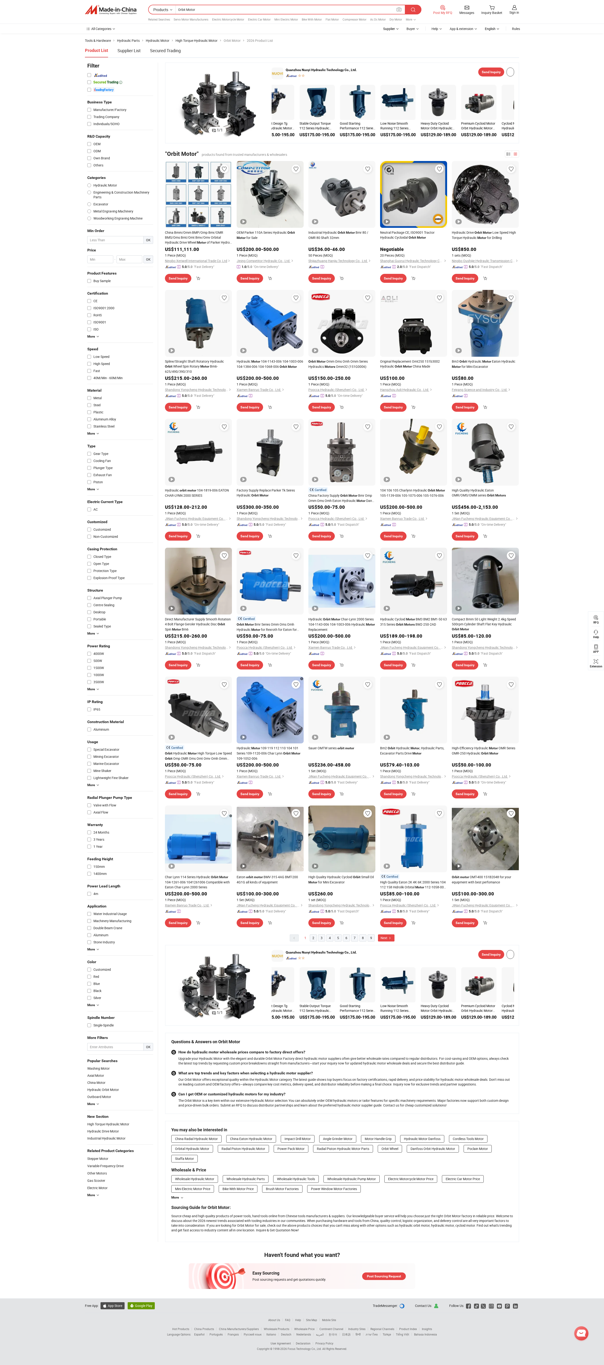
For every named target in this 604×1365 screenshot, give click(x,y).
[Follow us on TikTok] (476, 1305)
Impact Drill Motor (298, 1138)
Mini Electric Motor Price (192, 1189)
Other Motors (97, 1173)
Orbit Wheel (390, 1148)
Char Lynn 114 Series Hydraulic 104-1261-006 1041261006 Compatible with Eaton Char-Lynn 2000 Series (197, 882)
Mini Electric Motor (286, 19)
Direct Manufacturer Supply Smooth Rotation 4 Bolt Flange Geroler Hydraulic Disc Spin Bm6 (198, 624)
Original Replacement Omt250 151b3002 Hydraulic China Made (410, 364)
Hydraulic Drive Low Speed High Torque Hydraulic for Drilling (484, 235)
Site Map (311, 1320)
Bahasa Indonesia (425, 1334)
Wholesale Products (276, 1329)
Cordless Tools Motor (468, 1138)
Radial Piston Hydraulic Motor (243, 1148)
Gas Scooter (96, 1180)
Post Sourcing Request (384, 1276)
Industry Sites (356, 1329)
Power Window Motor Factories (334, 1189)
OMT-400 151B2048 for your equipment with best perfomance (481, 879)
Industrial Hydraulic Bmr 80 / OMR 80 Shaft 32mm (338, 235)
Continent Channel (331, 1329)
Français (233, 1334)
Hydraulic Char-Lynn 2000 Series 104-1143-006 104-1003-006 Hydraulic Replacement (341, 624)
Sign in (514, 12)
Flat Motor (332, 19)
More (175, 1197)
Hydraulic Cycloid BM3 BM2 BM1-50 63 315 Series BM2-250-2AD (413, 622)
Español (199, 1334)
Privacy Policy (324, 1343)
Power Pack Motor (291, 1148)
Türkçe (387, 1334)
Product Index (408, 1329)
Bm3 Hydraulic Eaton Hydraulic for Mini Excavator (483, 364)
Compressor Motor (354, 19)
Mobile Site (329, 1320)
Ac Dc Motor (378, 19)
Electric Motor (97, 1188)
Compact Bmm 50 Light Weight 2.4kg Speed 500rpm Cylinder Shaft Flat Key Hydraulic (484, 624)
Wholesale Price (304, 1329)
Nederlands (303, 1334)
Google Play (141, 1305)
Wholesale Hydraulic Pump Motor (351, 1179)
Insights (427, 1329)
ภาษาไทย (372, 1334)
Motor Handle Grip (378, 1138)
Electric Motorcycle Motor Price (410, 1179)
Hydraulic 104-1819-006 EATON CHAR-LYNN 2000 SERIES (197, 493)
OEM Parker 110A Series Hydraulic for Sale (266, 235)
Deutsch (286, 1334)
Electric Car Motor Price (463, 1179)
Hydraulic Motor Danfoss (422, 1138)
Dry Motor (396, 19)
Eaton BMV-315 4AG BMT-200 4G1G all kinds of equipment (267, 879)
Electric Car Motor (259, 19)
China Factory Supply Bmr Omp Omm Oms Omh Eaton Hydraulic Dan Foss (340, 498)
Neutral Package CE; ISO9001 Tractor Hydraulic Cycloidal (407, 235)
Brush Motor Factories (282, 1189)
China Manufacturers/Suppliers (239, 1329)
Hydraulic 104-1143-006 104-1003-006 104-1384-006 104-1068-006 (270, 364)
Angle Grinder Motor (337, 1138)
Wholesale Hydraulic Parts (245, 1179)
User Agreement (281, 1343)
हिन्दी (358, 1334)
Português (216, 1334)
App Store (112, 1305)
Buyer (411, 28)
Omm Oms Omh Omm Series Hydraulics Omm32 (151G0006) (338, 364)
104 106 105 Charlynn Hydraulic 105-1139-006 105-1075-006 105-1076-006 (412, 493)
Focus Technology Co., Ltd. (305, 1349)
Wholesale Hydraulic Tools (296, 1179)
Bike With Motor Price (238, 1189)
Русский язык (252, 1334)
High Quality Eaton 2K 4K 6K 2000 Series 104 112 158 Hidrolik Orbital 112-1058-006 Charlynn (413, 885)
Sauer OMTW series (331, 748)
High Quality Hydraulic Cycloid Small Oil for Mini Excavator (341, 879)
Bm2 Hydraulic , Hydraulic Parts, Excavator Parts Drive (412, 750)
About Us (274, 1320)
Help (435, 28)
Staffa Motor (184, 1158)
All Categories (101, 28)
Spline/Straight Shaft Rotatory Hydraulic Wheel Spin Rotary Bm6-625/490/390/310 (194, 366)
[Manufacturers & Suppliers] (110, 10)
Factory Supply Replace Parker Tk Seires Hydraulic (266, 492)
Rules (516, 28)
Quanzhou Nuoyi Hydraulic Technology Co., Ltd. (321, 70)
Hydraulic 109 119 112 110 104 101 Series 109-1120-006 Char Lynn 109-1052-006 (268, 753)
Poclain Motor (477, 1148)
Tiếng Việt (402, 1334)
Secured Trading (165, 50)
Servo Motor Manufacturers (191, 19)
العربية (320, 1334)
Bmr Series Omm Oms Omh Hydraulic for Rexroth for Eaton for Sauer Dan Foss (267, 627)
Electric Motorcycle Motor (228, 19)
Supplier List (129, 50)
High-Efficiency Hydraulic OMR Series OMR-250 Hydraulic (483, 750)
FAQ (287, 1320)
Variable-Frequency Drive (105, 1166)
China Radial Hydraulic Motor (196, 1138)
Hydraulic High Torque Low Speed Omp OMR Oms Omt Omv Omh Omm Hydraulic (198, 756)
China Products (204, 1329)
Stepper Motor (97, 1158)
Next (384, 938)
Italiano (271, 1334)
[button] (173, 103)
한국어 (333, 1334)
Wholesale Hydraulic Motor (194, 1179)
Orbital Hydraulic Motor (192, 1148)
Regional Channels (382, 1329)
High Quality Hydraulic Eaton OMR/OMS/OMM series (479, 492)
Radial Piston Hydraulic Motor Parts (343, 1148)
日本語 (346, 1334)
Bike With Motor (312, 19)
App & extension (461, 28)
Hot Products (180, 1329)
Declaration (303, 1343)
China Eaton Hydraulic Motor (251, 1138)
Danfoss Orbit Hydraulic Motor (433, 1148)
